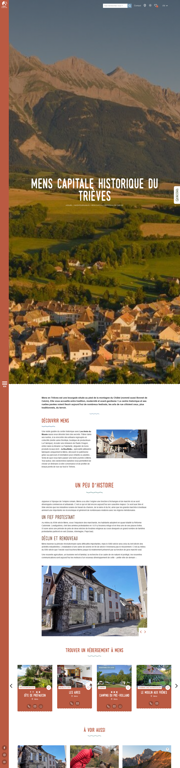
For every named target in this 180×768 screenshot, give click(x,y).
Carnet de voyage (155, 5)
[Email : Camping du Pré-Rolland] (114, 706)
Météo (150, 5)
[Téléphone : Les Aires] (71, 703)
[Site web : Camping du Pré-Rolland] (120, 706)
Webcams (144, 5)
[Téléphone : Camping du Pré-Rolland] (108, 706)
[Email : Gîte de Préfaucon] (35, 706)
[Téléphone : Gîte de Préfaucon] (29, 706)
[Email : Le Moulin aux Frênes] (157, 703)
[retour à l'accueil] (4, 4)
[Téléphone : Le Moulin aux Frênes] (151, 703)
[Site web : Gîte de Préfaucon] (40, 706)
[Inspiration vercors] (177, 195)
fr (164, 6)
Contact (137, 6)
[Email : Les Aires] (77, 703)
